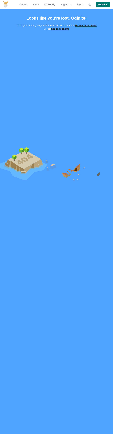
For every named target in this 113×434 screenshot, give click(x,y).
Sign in (80, 4)
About (36, 4)
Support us (66, 4)
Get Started (103, 4)
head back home (60, 28)
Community (49, 4)
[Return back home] (5, 4)
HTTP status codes (86, 25)
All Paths (23, 4)
